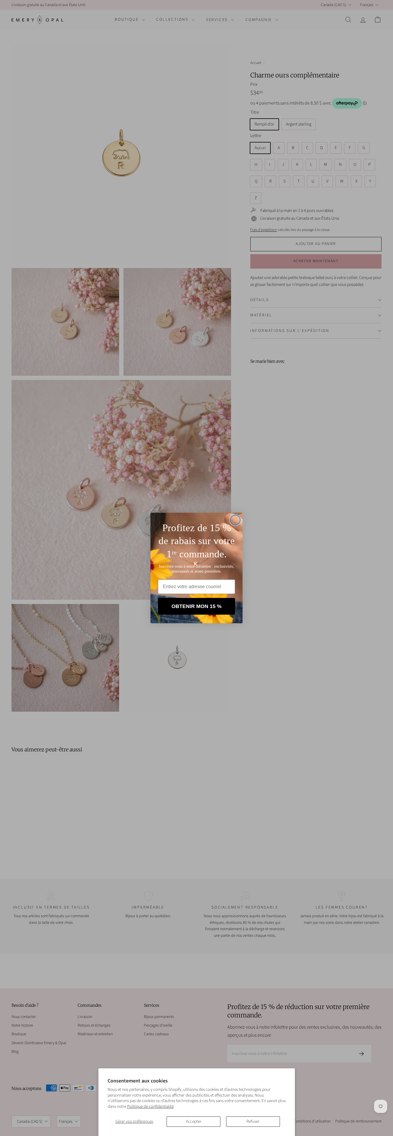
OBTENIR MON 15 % (196, 606)
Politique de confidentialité (150, 1106)
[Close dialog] (235, 520)
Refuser (253, 1121)
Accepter (193, 1121)
